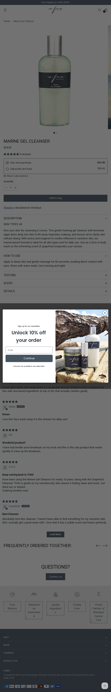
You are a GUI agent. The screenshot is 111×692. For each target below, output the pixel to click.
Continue (29, 358)
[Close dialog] (104, 312)
